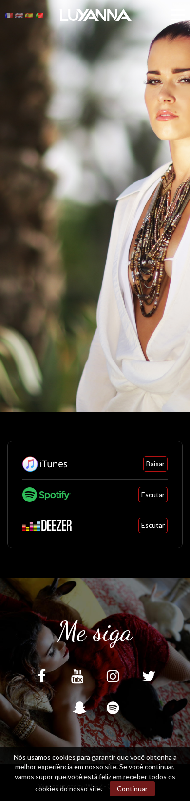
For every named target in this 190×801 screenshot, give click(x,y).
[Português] (39, 14)
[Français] (9, 14)
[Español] (29, 14)
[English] (19, 14)
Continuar (132, 788)
